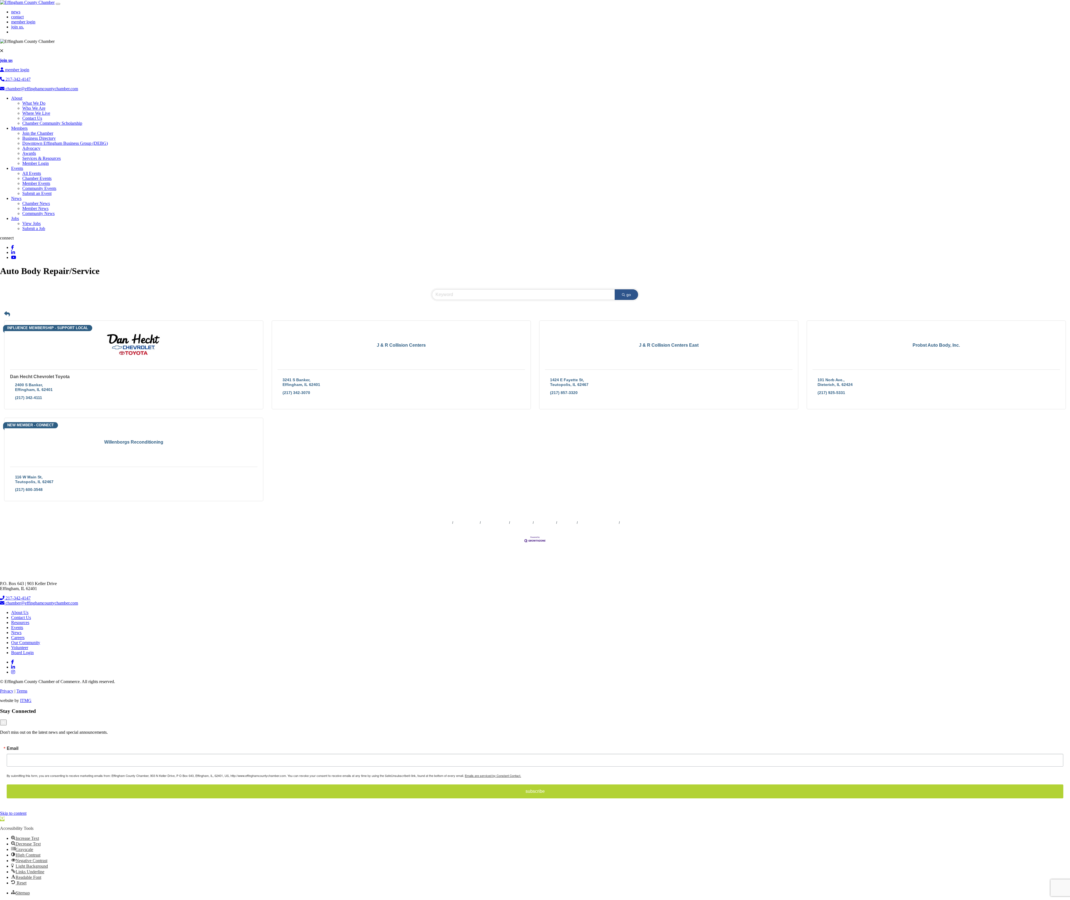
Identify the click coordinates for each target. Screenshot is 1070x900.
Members (19, 128)
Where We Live (36, 113)
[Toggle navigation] (58, 4)
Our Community (25, 642)
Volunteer (19, 647)
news (15, 11)
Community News (38, 213)
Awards (29, 153)
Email (12, 748)
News (16, 198)
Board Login (22, 652)
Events (17, 168)
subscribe (535, 791)
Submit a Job (33, 228)
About (16, 98)
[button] (7, 314)
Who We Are (33, 108)
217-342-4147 (17, 79)
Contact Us (32, 118)
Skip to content (13, 813)
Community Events (39, 188)
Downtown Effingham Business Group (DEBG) (65, 143)
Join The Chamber (635, 523)
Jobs (15, 218)
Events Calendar (495, 523)
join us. (17, 27)
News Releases (466, 523)
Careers (18, 637)
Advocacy (31, 148)
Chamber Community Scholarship (52, 123)
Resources (20, 622)
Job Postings (545, 523)
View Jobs (31, 223)
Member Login (35, 163)
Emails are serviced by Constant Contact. (493, 775)
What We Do (33, 103)
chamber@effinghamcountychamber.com (41, 88)
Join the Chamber (37, 133)
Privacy (6, 691)
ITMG (25, 700)
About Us (19, 612)
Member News (35, 208)
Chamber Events (37, 178)
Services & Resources (41, 158)
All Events (31, 173)
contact (17, 16)
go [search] (628, 294)
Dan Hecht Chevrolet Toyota (40, 376)
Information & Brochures (598, 523)
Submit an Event (37, 193)
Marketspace (521, 523)
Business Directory (39, 138)
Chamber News (36, 203)
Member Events (36, 183)
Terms (21, 691)
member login (23, 21)
